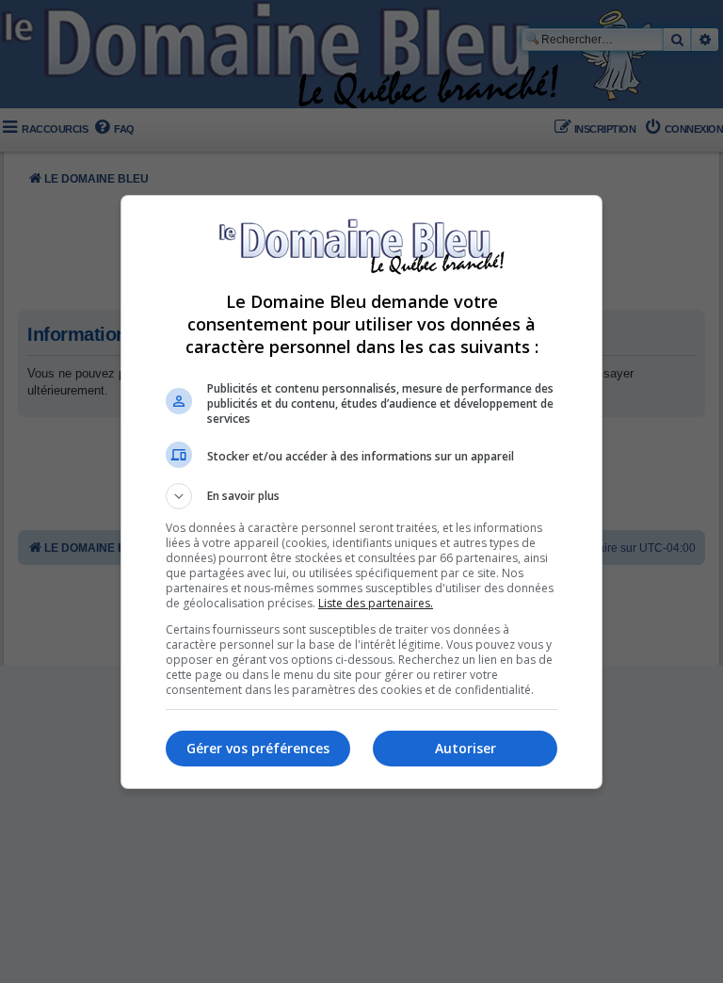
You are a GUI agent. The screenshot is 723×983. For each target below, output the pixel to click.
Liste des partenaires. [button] (375, 603)
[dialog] (361, 492)
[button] (361, 496)
